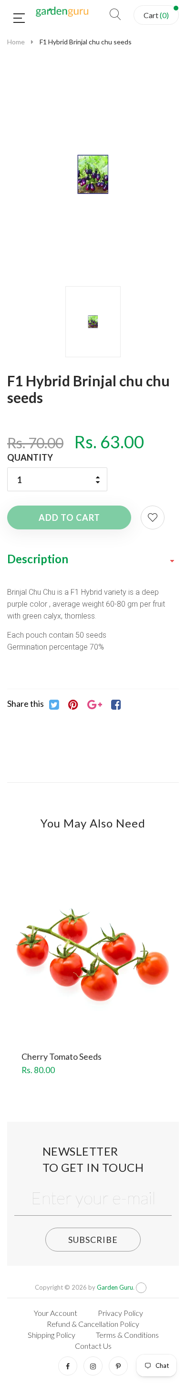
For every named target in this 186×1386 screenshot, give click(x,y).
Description (37, 559)
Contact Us (93, 1345)
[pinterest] (118, 1366)
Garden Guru (115, 1287)
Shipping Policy (51, 1334)
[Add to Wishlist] (153, 517)
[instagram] (93, 1366)
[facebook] (67, 1366)
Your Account (55, 1312)
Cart (156, 15)
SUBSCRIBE (93, 1239)
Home (16, 42)
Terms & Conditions (127, 1334)
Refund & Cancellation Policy (93, 1323)
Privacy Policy (120, 1312)
